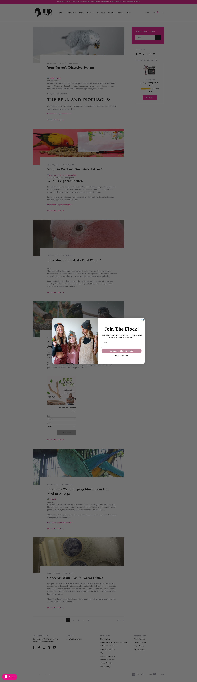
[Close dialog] (142, 320)
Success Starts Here (121, 351)
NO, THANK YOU (121, 355)
